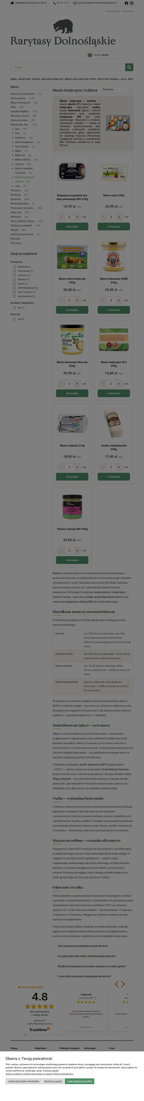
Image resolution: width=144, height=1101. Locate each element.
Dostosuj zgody (53, 1081)
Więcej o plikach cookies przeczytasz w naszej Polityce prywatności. (40, 1074)
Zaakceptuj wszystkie (79, 1081)
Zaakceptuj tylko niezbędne (23, 1081)
